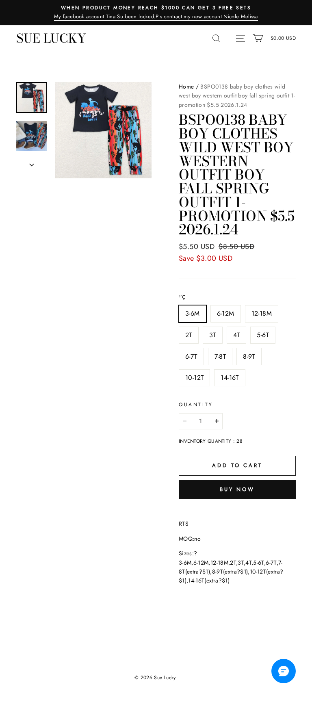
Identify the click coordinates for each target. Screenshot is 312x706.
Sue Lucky (51, 38)
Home (186, 86)
